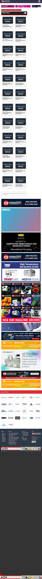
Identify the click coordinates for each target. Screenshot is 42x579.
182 (11, 193)
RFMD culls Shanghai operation (8, 40)
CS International (25, 432)
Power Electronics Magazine (14, 437)
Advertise (3, 438)
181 (9, 193)
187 (20, 193)
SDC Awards (24, 439)
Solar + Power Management (14, 438)
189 (24, 193)
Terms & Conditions (32, 451)
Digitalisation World (12, 443)
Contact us (39, 451)
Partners (3, 437)
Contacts (3, 441)
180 (8, 193)
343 (4, 194)
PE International (25, 435)
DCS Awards (24, 438)
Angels (5, 451)
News (3, 433)
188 (22, 193)
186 (19, 193)
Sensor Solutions (12, 441)
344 (6, 194)
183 (13, 193)
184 (15, 193)
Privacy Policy (36, 451)
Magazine (3, 434)
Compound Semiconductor (13, 433)
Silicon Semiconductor (13, 434)
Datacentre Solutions (12, 442)
